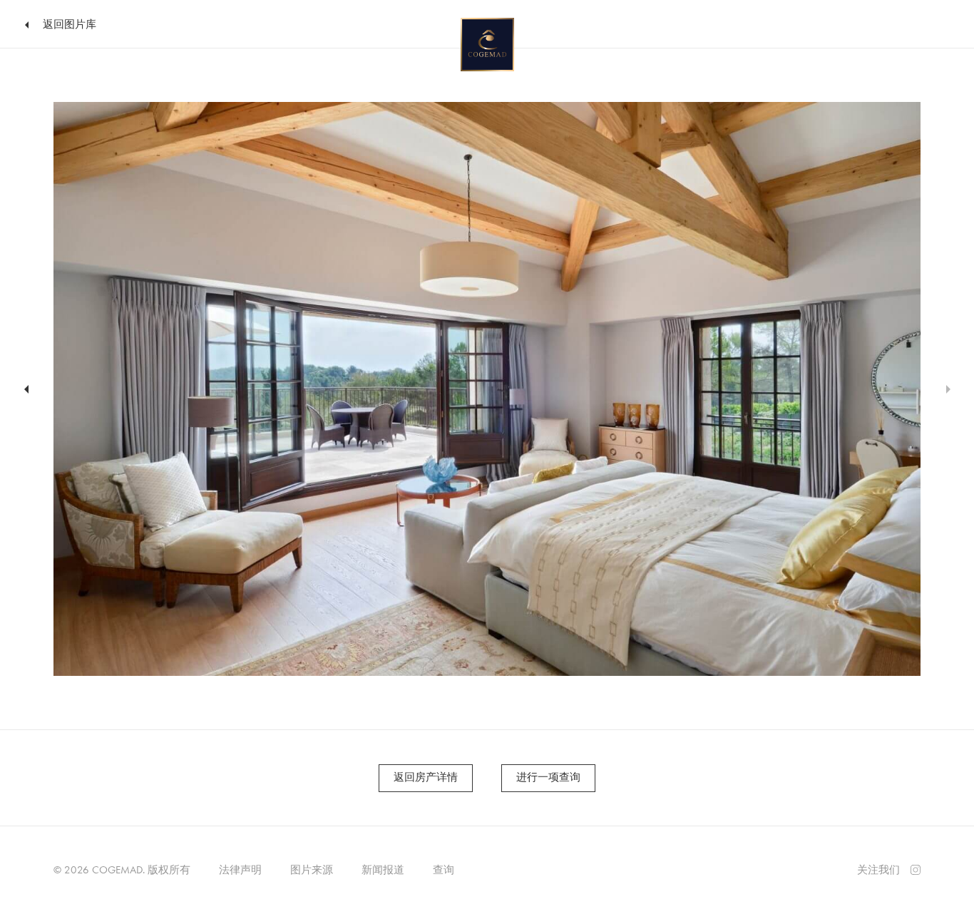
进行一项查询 (548, 777)
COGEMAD (117, 870)
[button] (24, 389)
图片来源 (311, 870)
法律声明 (240, 870)
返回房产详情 (426, 777)
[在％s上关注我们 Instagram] (916, 868)
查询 (443, 870)
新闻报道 (383, 870)
